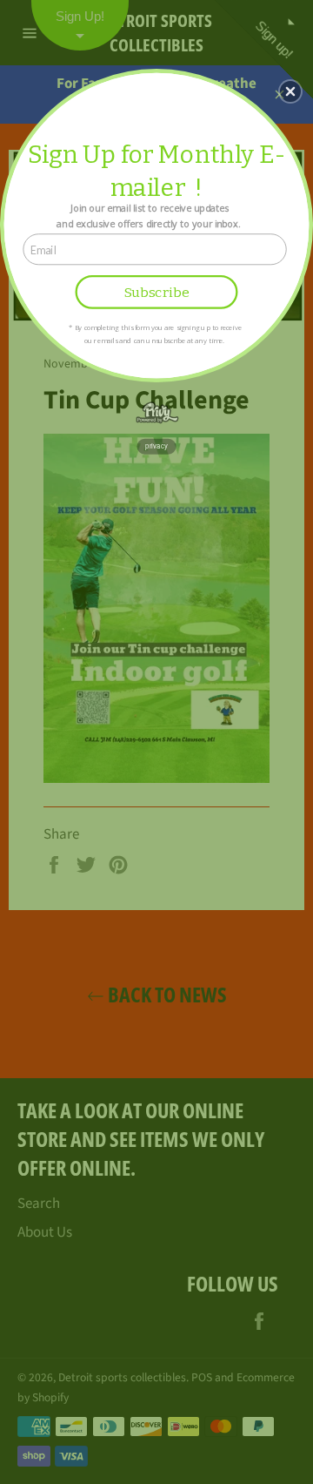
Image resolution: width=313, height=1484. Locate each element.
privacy (156, 446)
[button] (290, 91)
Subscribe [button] (157, 292)
